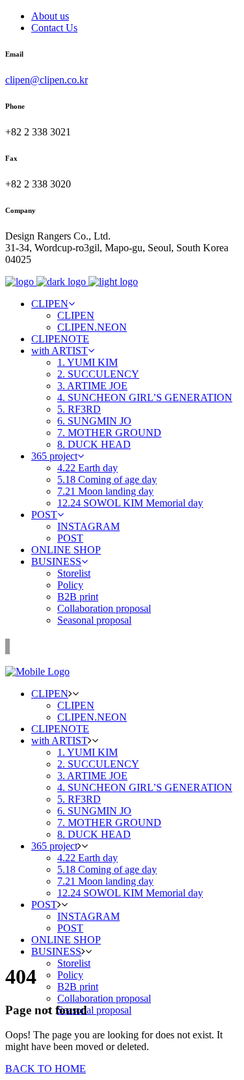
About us (50, 15)
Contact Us (54, 27)
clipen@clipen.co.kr (46, 79)
